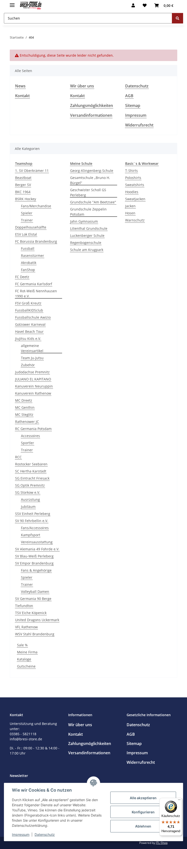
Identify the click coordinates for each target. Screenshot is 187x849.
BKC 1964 (22, 191)
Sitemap (132, 105)
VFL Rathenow (26, 627)
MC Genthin (25, 407)
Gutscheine (26, 666)
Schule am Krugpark (86, 249)
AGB (129, 95)
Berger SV (23, 184)
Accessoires (30, 435)
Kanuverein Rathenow (33, 393)
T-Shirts (131, 170)
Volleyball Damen (35, 591)
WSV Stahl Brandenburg (34, 634)
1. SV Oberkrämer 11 (32, 170)
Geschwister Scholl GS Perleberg (88, 192)
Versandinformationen (91, 115)
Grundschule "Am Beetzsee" (93, 202)
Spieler (26, 213)
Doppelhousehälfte (30, 227)
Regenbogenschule (85, 242)
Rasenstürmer (32, 255)
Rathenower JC (27, 421)
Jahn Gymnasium (84, 221)
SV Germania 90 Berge (33, 598)
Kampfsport (30, 535)
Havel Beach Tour (29, 331)
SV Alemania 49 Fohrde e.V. (37, 549)
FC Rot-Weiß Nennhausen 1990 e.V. (36, 293)
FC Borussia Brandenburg (36, 241)
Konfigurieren (143, 812)
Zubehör (28, 365)
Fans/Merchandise (36, 206)
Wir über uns (82, 86)
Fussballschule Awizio (33, 317)
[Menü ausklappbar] (12, 3)
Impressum (20, 834)
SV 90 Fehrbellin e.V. (31, 520)
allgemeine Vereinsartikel (32, 348)
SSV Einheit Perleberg (32, 513)
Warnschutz (135, 220)
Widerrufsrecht (139, 125)
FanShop (28, 269)
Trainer (27, 220)
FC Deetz (22, 276)
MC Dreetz (23, 400)
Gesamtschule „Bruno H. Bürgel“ (90, 180)
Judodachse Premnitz (32, 372)
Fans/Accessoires (35, 527)
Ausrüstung (30, 499)
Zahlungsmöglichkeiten (91, 105)
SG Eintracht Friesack (32, 478)
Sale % (22, 645)
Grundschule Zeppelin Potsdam (88, 212)
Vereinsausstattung (37, 542)
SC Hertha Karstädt (30, 471)
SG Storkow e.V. (27, 492)
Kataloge (24, 659)
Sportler (27, 442)
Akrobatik (28, 262)
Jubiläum (28, 506)
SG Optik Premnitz (30, 485)
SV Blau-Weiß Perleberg (34, 556)
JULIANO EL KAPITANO (33, 379)
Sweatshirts (134, 184)
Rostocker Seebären (31, 464)
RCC (18, 457)
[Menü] (179, 801)
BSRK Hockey (25, 199)
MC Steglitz (24, 414)
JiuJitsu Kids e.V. (28, 338)
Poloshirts (133, 177)
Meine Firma (27, 652)
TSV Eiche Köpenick (31, 612)
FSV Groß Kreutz (28, 303)
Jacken (130, 206)
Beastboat (23, 177)
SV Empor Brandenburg (34, 563)
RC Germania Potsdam (33, 428)
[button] (133, 5)
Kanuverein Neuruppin (34, 386)
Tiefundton (24, 605)
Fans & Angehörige (36, 570)
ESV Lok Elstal (26, 234)
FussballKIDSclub (29, 310)
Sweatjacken (135, 199)
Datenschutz (45, 834)
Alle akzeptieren (143, 798)
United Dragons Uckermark (37, 620)
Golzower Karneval (30, 324)
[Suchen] (177, 18)
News (20, 86)
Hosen (130, 213)
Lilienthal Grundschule (88, 228)
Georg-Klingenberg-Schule (91, 170)
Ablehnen (143, 826)
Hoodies (131, 191)
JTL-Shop (162, 843)
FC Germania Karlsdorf (33, 284)
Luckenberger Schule (87, 235)
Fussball (27, 248)
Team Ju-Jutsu (32, 358)
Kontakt (22, 95)
